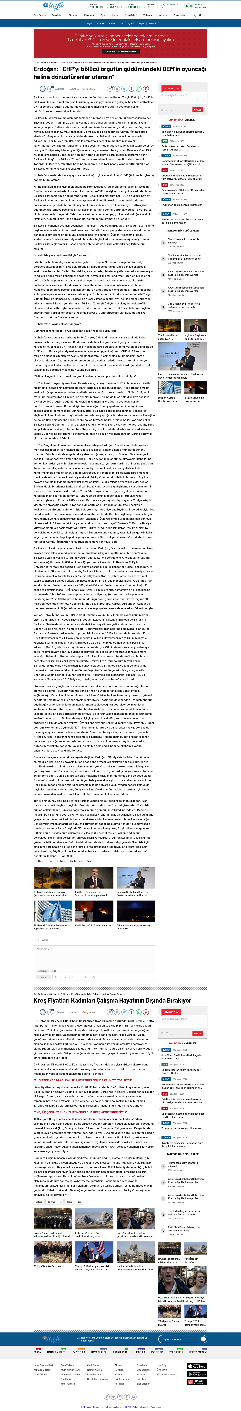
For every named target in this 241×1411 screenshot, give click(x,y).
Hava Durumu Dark (43, 1365)
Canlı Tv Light (41, 1374)
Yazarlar (163, 15)
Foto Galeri (131, 15)
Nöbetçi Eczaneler (70, 1374)
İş (60, 1202)
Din (121, 23)
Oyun (89, 861)
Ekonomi (89, 15)
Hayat (141, 23)
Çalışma (51, 1202)
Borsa (37, 1350)
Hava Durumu (99, 1350)
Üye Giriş (161, 1365)
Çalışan (39, 1202)
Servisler (57, 15)
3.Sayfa (88, 23)
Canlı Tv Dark (67, 1365)
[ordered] (73, 977)
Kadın (115, 15)
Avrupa (100, 23)
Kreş (79, 1202)
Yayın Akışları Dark (70, 1369)
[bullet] (78, 977)
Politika (152, 23)
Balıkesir (40, 861)
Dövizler (119, 1369)
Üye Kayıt (162, 1369)
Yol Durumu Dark (42, 1369)
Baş (50, 861)
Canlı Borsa (93, 1365)
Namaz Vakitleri (56, 1350)
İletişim (96, 1407)
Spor (103, 15)
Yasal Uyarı (156, 1407)
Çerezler (121, 1407)
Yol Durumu (176, 1350)
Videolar (148, 15)
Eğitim (131, 23)
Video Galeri (143, 1369)
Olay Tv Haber (40, 62)
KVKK (128, 1407)
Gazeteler (179, 15)
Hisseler (140, 1350)
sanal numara (67, 1383)
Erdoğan (61, 861)
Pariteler (157, 1350)
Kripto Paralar (198, 1350)
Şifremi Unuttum (166, 1374)
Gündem (73, 15)
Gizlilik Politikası (108, 1407)
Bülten (112, 23)
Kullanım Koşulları (141, 1407)
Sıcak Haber (143, 1383)
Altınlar (119, 1365)
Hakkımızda (85, 1407)
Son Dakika (40, 15)
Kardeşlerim (76, 861)
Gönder (43, 976)
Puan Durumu (120, 1350)
